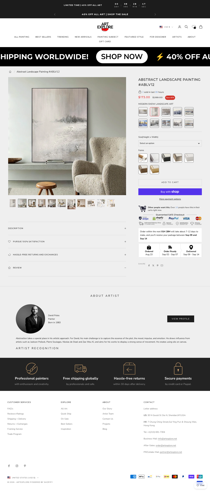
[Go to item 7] (71, 204)
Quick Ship (66, 413)
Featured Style (134, 37)
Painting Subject (108, 37)
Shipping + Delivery (16, 418)
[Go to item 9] (91, 203)
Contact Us (108, 418)
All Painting (21, 37)
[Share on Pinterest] (157, 265)
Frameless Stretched (154, 158)
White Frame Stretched (189, 158)
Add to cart (170, 182)
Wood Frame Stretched (143, 169)
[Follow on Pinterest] (24, 465)
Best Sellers (66, 423)
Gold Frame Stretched (154, 169)
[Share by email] (162, 265)
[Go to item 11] (111, 203)
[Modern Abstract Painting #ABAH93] (166, 111)
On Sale (65, 418)
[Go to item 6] (61, 203)
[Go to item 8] (81, 203)
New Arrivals (83, 37)
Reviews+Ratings (15, 413)
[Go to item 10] (101, 203)
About (192, 37)
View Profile (181, 318)
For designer (158, 37)
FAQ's (10, 408)
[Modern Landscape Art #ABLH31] (189, 123)
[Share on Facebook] (149, 265)
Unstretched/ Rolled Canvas (143, 158)
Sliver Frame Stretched (177, 158)
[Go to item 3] (32, 203)
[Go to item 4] (42, 203)
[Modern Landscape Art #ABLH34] (177, 123)
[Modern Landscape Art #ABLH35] (166, 123)
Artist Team (108, 413)
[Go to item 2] (22, 203)
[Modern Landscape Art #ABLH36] (154, 123)
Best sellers (43, 37)
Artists (177, 37)
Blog (105, 429)
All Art (64, 408)
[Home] (10, 71)
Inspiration (66, 429)
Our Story (107, 408)
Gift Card (105, 41)
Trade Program (14, 434)
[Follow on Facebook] (8, 465)
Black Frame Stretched (166, 158)
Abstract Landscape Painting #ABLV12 (38, 71)
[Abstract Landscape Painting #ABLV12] (154, 111)
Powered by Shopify (41, 482)
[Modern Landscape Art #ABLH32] (189, 111)
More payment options (170, 199)
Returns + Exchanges (17, 423)
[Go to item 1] (12, 203)
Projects (106, 423)
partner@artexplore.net (171, 452)
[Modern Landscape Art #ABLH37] (143, 123)
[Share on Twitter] (153, 265)
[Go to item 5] (52, 203)
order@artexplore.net (166, 445)
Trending (63, 37)
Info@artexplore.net (167, 438)
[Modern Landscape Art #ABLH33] (177, 111)
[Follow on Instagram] (16, 465)
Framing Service (15, 429)
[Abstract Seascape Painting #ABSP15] (143, 111)
